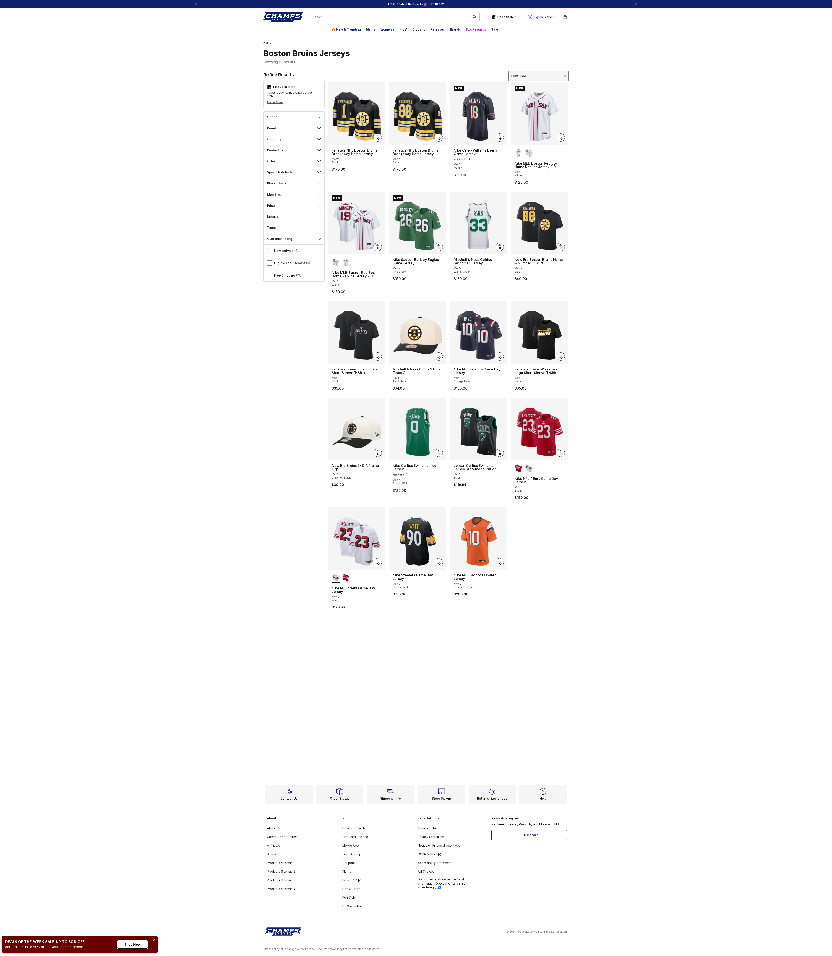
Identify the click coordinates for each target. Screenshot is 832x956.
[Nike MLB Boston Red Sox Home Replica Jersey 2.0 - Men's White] (529, 153)
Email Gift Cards (353, 828)
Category (274, 139)
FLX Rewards (476, 29)
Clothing (419, 29)
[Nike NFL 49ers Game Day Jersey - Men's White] (529, 468)
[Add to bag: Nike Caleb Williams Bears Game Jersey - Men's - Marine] (500, 137)
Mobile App (350, 845)
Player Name (276, 183)
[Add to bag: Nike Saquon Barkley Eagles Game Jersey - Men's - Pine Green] (439, 247)
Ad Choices (426, 871)
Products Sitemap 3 (281, 880)
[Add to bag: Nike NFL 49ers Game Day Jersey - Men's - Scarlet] (561, 453)
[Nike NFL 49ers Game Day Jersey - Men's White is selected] (336, 578)
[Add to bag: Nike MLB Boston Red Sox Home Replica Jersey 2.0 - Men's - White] (561, 137)
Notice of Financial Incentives (439, 845)
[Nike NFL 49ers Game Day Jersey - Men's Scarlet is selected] (518, 468)
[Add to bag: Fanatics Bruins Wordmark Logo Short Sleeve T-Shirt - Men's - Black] (561, 356)
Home (267, 42)
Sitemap (273, 854)
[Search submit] (474, 17)
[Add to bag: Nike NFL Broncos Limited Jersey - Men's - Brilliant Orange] (500, 562)
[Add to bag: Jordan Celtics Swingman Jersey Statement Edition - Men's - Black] (500, 453)
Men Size (274, 194)
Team (271, 228)
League (273, 216)
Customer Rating (280, 239)
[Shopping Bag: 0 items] (565, 17)
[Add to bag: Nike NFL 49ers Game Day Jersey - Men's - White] (378, 562)
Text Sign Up (351, 854)
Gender (272, 117)
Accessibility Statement (435, 863)
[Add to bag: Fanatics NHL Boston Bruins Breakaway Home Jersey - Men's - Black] (378, 137)
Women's (387, 29)
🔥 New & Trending (346, 29)
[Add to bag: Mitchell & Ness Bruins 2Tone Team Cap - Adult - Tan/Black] (439, 356)
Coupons (348, 863)
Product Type (277, 150)
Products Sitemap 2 (281, 871)
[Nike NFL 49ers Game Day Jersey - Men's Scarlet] (346, 578)
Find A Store (351, 889)
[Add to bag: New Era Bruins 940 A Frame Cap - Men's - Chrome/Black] (378, 453)
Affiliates (273, 845)
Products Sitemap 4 (281, 889)
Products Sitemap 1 (281, 863)
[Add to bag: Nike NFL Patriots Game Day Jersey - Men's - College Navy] (500, 356)
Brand (271, 128)
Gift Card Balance (355, 837)
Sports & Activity (280, 172)
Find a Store (275, 102)
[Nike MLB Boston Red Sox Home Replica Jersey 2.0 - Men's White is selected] (518, 153)
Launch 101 (350, 880)
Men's (370, 29)
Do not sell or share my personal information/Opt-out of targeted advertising (441, 883)
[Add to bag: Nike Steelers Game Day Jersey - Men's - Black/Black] (439, 562)
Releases (438, 29)
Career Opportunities (282, 837)
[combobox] (394, 17)
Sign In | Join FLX (545, 17)
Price (271, 205)
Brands (455, 29)
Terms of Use (427, 828)
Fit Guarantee (352, 906)
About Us (274, 828)
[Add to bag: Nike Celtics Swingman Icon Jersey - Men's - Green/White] (439, 453)
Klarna (346, 871)
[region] (416, 3)
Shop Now (132, 944)
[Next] (636, 4)
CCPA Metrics (427, 854)
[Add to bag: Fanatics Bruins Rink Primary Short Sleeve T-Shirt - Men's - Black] (378, 356)
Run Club (348, 897)
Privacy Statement (431, 837)
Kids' (403, 29)
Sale (494, 29)
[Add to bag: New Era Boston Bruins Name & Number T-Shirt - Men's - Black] (561, 247)
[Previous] (196, 4)
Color (271, 161)
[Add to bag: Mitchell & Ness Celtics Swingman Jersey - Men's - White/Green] (500, 247)
